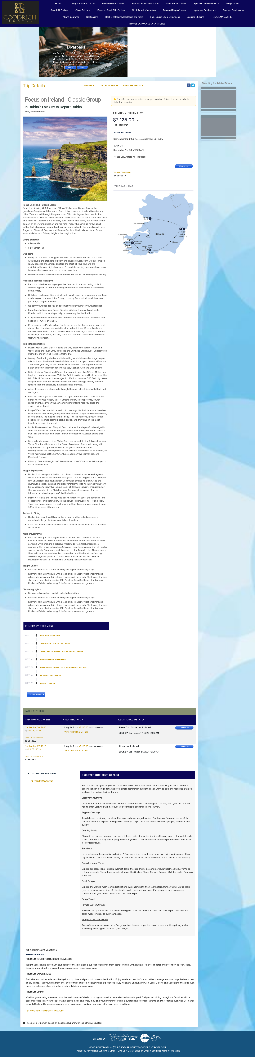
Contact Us (183, 166)
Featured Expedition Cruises (145, 3)
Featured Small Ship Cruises (111, 10)
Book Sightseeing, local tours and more (124, 17)
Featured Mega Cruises (174, 10)
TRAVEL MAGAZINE (221, 17)
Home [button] (58, 3)
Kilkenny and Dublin (50, 675)
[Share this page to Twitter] (193, 85)
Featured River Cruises (113, 3)
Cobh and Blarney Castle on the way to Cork (63, 667)
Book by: (123, 733)
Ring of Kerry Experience (53, 659)
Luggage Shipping (195, 17)
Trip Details (34, 85)
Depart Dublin (47, 683)
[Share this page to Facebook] (189, 85)
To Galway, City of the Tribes (55, 643)
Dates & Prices (109, 85)
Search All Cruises (59, 10)
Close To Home (82, 10)
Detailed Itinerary (36, 695)
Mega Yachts (232, 3)
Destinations (92, 17)
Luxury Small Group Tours (82, 3)
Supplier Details (133, 85)
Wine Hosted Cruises (176, 3)
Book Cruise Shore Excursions (165, 17)
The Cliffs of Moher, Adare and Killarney (61, 651)
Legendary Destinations (204, 10)
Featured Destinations (233, 10)
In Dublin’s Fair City (50, 635)
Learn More (70, 67)
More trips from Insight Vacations (47, 1011)
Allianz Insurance (71, 17)
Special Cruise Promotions (206, 3)
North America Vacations (144, 10)
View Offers (82, 67)
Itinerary (90, 85)
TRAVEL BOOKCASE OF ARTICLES (147, 23)
